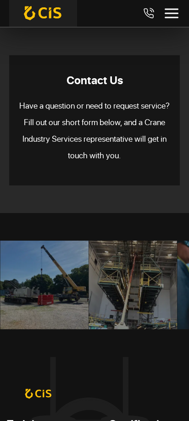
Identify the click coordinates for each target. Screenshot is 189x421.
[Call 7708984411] (149, 13)
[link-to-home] (38, 394)
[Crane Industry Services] (43, 13)
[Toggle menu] (171, 13)
